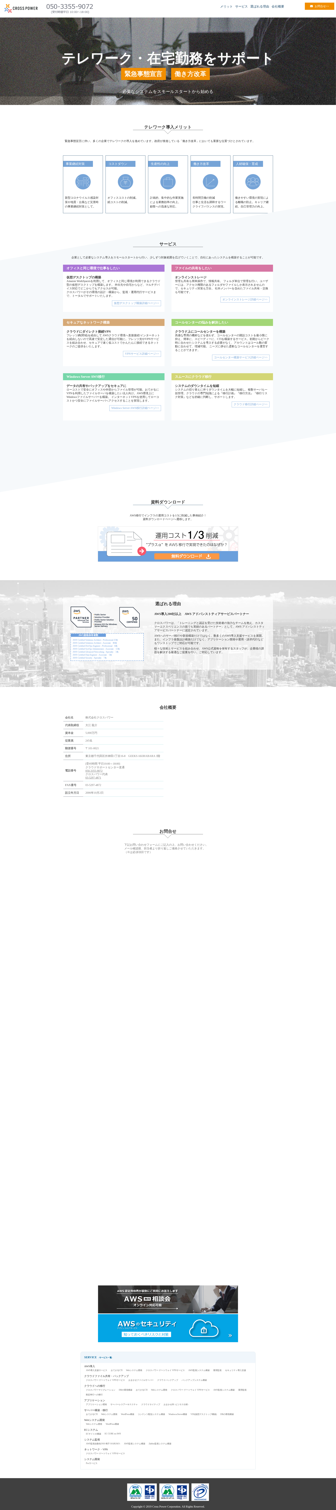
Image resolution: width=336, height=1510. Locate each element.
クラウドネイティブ (150, 1404)
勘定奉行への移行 (94, 1394)
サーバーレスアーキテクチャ (124, 1404)
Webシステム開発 (134, 1370)
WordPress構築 (127, 1414)
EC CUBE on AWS (113, 1433)
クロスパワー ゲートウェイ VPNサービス (165, 1370)
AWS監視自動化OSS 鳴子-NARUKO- (103, 1443)
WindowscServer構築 (178, 1414)
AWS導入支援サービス (96, 1370)
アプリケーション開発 (96, 1404)
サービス (241, 6)
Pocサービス (91, 1463)
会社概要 (278, 6)
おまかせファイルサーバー (141, 1380)
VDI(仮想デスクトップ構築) (204, 1414)
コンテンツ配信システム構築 (151, 1414)
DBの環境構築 (125, 1390)
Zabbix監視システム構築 (160, 1443)
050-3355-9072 (94, 770)
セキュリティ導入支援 (235, 1370)
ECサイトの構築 (93, 1434)
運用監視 (217, 1370)
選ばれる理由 (259, 6)
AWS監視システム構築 (199, 1370)
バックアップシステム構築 (194, 1380)
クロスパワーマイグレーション (100, 1390)
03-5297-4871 (93, 777)
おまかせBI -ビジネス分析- (176, 1404)
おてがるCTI (116, 1370)
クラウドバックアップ (167, 1380)
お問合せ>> (322, 6)
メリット (226, 6)
